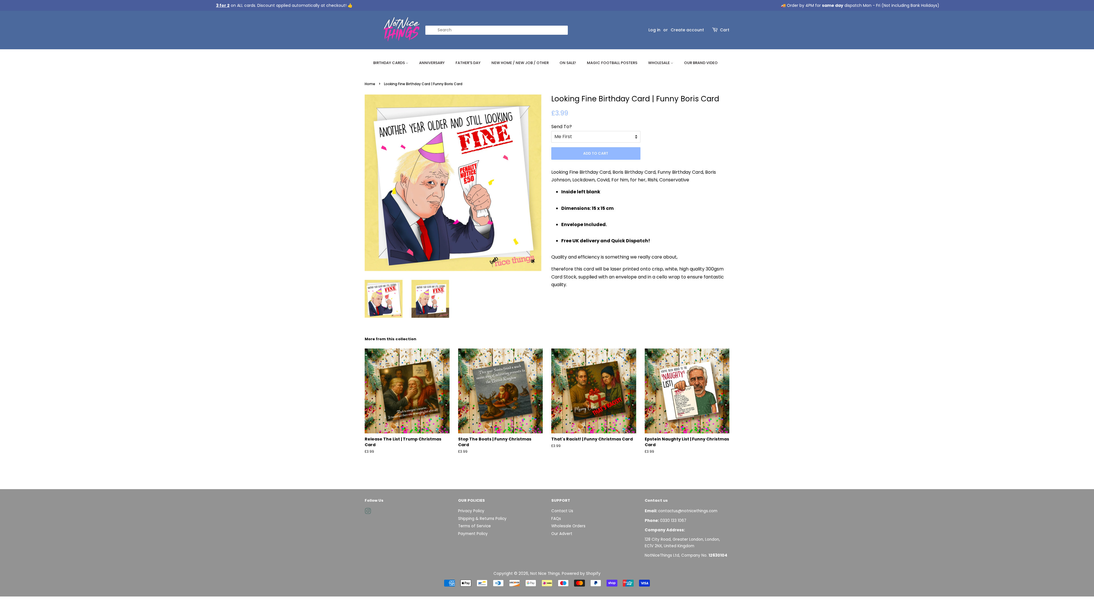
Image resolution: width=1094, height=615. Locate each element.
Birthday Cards (389, 62)
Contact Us (562, 511)
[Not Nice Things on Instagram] (368, 512)
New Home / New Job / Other (520, 62)
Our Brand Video (701, 62)
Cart (724, 30)
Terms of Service (474, 526)
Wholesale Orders (568, 526)
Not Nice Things (545, 573)
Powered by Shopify (581, 573)
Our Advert (561, 533)
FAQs (556, 518)
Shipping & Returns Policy (482, 518)
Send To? (561, 126)
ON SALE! (568, 62)
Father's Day (468, 62)
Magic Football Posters (612, 62)
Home (370, 83)
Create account (687, 30)
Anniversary (432, 62)
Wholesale (659, 62)
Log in (654, 30)
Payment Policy (473, 533)
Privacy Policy (471, 511)
